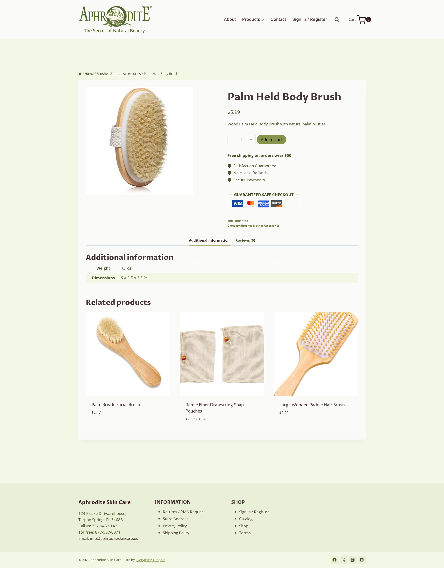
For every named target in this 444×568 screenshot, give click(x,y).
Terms (245, 532)
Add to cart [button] (103, 426)
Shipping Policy (176, 532)
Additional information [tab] (209, 240)
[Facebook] (335, 560)
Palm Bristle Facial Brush (116, 405)
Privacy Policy (175, 526)
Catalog (246, 518)
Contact (278, 19)
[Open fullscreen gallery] (189, 190)
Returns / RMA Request (184, 511)
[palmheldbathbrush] (139, 140)
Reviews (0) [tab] (245, 240)
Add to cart (271, 139)
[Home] (80, 73)
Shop (243, 526)
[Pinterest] (362, 560)
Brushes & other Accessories (260, 225)
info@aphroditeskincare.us (114, 538)
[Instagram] (353, 560)
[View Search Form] (337, 19)
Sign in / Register (309, 19)
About (230, 19)
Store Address (175, 518)
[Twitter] (344, 560)
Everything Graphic (150, 560)
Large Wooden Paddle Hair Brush (312, 405)
